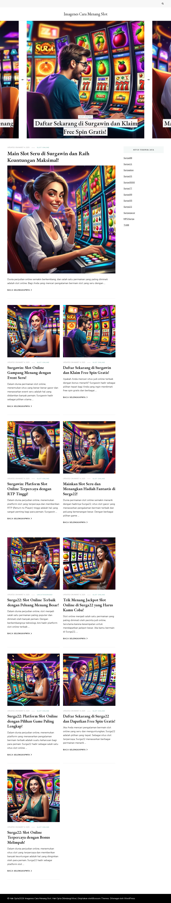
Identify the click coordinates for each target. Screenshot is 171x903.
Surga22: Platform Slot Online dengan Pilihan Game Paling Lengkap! (32, 721)
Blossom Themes (100, 898)
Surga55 (128, 200)
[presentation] (22, 79)
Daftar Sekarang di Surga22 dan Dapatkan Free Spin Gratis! (89, 718)
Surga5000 (129, 182)
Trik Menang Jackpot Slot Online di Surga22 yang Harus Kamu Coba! (88, 604)
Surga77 (128, 188)
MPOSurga (129, 218)
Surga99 (128, 194)
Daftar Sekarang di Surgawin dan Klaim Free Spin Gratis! (87, 370)
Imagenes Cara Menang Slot (85, 14)
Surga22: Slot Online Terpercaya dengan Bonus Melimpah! (28, 837)
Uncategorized (45, 595)
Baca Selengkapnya (18, 290)
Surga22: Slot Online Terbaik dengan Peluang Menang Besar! (33, 602)
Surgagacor (129, 212)
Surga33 (128, 176)
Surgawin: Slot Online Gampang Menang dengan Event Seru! (29, 372)
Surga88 (128, 158)
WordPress (129, 898)
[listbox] (85, 79)
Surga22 (128, 206)
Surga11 (128, 164)
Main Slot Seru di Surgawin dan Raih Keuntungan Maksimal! (86, 127)
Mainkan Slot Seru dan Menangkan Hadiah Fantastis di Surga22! (89, 488)
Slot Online (85, 117)
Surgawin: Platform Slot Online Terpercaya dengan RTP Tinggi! (29, 488)
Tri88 (126, 225)
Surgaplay (129, 170)
